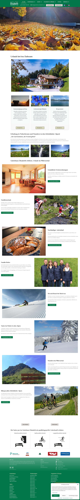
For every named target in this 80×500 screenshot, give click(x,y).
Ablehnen (63, 495)
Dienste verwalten (54, 492)
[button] (77, 484)
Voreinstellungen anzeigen (73, 495)
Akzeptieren (56, 495)
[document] (40, 250)
